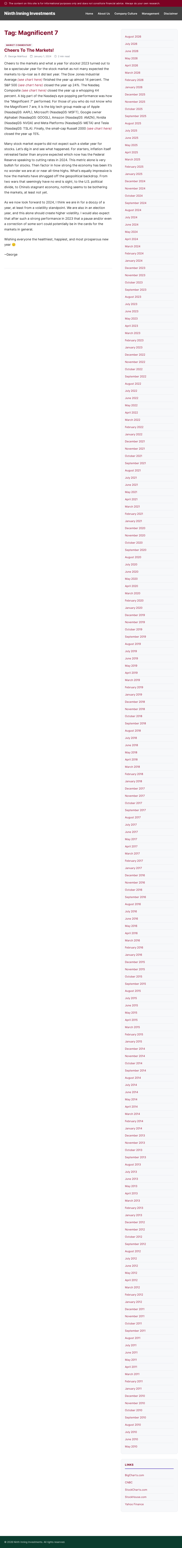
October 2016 (133, 889)
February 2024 (134, 253)
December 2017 (135, 788)
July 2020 (131, 564)
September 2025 (135, 116)
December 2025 (135, 94)
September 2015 (135, 983)
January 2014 (133, 1128)
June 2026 (131, 51)
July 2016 (131, 911)
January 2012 (133, 1302)
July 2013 (131, 1171)
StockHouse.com (135, 1497)
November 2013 (135, 1142)
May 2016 (131, 926)
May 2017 (131, 839)
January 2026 (133, 87)
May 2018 (131, 752)
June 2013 (131, 1179)
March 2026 (132, 72)
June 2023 (131, 311)
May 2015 (131, 1012)
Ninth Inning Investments (29, 13)
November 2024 (135, 188)
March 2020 (132, 593)
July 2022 (131, 390)
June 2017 (131, 832)
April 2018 (131, 759)
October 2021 (133, 456)
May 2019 (131, 665)
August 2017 (133, 817)
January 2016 (133, 954)
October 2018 (133, 716)
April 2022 (131, 412)
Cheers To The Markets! (29, 50)
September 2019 (135, 636)
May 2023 (131, 318)
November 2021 (135, 448)
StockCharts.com (136, 1489)
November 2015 (135, 969)
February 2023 (134, 340)
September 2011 (135, 1330)
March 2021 (132, 506)
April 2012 (131, 1280)
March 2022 (132, 419)
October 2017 (133, 803)
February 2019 (134, 687)
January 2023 (134, 347)
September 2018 (135, 723)
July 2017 (131, 824)
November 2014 (135, 1056)
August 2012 (133, 1251)
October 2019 (133, 629)
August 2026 (133, 36)
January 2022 (133, 434)
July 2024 (131, 217)
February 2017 (134, 860)
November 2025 (135, 101)
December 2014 (135, 1048)
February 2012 (134, 1294)
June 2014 (131, 1092)
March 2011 (132, 1374)
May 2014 (131, 1099)
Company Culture (125, 13)
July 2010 (131, 1432)
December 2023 (135, 268)
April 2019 (131, 672)
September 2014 (135, 1070)
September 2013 (135, 1157)
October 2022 (134, 369)
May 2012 (131, 1273)
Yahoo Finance (134, 1504)
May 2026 (131, 58)
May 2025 (131, 145)
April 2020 (131, 586)
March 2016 (132, 940)
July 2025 (131, 130)
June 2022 (131, 398)
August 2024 (133, 210)
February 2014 (134, 1121)
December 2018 (135, 701)
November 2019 (135, 622)
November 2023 (135, 275)
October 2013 (133, 1150)
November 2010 (135, 1403)
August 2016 (133, 904)
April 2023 (131, 325)
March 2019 (132, 680)
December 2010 (135, 1396)
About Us (104, 13)
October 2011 (133, 1323)
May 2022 (131, 405)
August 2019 (133, 644)
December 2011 (134, 1309)
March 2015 (132, 1027)
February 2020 (134, 600)
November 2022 (135, 362)
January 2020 (133, 607)
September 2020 (135, 550)
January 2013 (133, 1215)
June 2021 (131, 484)
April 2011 (131, 1367)
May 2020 (131, 578)
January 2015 (133, 1041)
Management (150, 13)
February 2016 (134, 947)
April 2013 (131, 1193)
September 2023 (135, 289)
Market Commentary (18, 45)
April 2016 (131, 933)
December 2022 (135, 354)
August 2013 (133, 1164)
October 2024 (134, 195)
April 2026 (131, 65)
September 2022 (135, 376)
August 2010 (133, 1424)
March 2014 (132, 1114)
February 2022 (134, 427)
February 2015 (134, 1034)
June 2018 (131, 745)
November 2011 (134, 1316)
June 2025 (131, 137)
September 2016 (135, 897)
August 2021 (133, 470)
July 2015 (131, 998)
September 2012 (135, 1244)
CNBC (129, 1482)
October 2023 (134, 282)
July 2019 (131, 651)
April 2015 (131, 1020)
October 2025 (134, 109)
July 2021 (131, 477)
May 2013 (131, 1186)
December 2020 (135, 528)
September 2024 (135, 203)
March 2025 (132, 159)
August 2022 (133, 383)
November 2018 (135, 709)
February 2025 (134, 166)
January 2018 (133, 781)
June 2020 (131, 571)
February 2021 (134, 513)
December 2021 (135, 441)
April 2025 (131, 152)
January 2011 (133, 1388)
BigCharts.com (134, 1475)
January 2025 (133, 174)
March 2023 (132, 333)
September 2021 (135, 463)
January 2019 (133, 694)
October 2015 (133, 976)
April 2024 (131, 239)
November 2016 (135, 882)
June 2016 (131, 918)
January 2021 (133, 521)
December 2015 (135, 962)
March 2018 (132, 766)
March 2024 (132, 246)
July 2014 (131, 1085)
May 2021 (131, 492)
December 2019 (135, 615)
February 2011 (134, 1381)
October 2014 (133, 1063)
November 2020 (135, 535)
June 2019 (131, 658)
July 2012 (131, 1258)
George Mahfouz (17, 56)
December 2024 (135, 181)
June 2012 (131, 1265)
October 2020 (134, 542)
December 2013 (135, 1135)
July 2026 (131, 43)
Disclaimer (171, 13)
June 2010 (131, 1439)
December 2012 (135, 1222)
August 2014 (133, 1077)
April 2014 (131, 1106)
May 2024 (131, 231)
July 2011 (130, 1345)
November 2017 (135, 795)
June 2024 (131, 224)
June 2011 (131, 1352)
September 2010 (135, 1417)
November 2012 (135, 1229)
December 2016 (135, 875)
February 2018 (134, 774)
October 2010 (133, 1410)
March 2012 (132, 1287)
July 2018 (131, 738)
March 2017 (132, 853)
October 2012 (133, 1236)
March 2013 (132, 1200)
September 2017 (135, 810)
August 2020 (133, 557)
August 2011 (132, 1338)
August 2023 (133, 296)
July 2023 (131, 304)
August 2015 (133, 991)
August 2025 (133, 123)
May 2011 (131, 1359)
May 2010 (131, 1446)
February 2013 (134, 1208)
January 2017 (133, 868)
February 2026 (134, 80)
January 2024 (134, 260)
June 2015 (131, 1005)
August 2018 (133, 730)
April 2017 (131, 846)
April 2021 (131, 499)
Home (89, 13)
